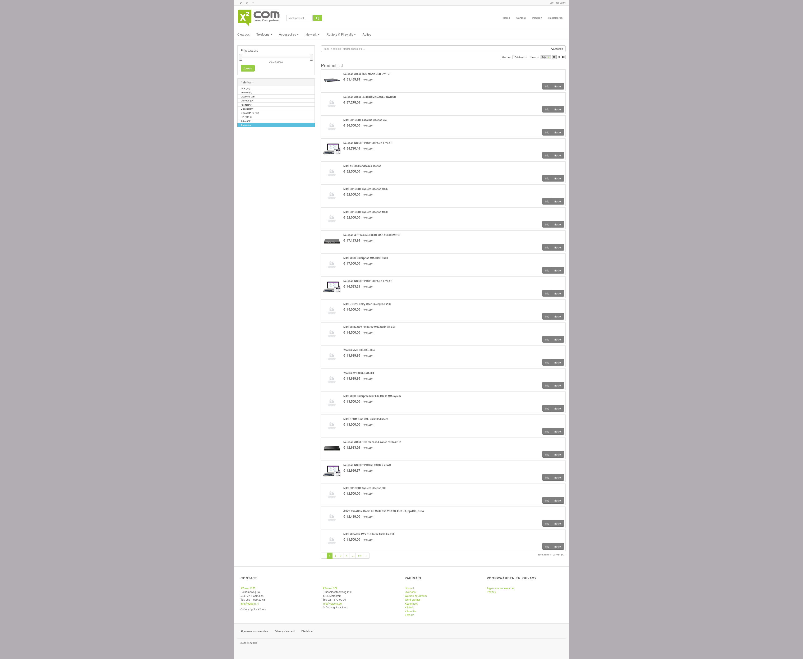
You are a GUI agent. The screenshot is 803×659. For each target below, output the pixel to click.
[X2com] (258, 18)
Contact (521, 18)
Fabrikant (519, 57)
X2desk (409, 607)
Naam (533, 57)
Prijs (544, 57)
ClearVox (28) (248, 96)
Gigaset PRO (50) (250, 112)
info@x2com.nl (249, 603)
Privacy (491, 592)
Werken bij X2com (416, 596)
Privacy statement (285, 631)
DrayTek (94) (247, 100)
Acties (367, 34)
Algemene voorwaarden (501, 588)
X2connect (411, 603)
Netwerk (312, 34)
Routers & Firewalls (340, 34)
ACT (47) (245, 88)
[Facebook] (253, 3)
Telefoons (263, 34)
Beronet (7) (246, 92)
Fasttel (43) (246, 104)
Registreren (555, 18)
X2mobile (410, 611)
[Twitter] (240, 3)
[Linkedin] (247, 3)
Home (506, 18)
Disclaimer (307, 631)
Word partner (412, 599)
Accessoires (288, 34)
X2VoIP (409, 615)
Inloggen (537, 18)
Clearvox (243, 34)
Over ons (410, 592)
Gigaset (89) (247, 108)
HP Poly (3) (246, 116)
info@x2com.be (332, 603)
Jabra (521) (247, 121)
